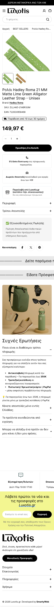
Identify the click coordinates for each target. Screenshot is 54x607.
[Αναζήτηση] (47, 19)
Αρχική (6, 28)
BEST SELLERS (20, 28)
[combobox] (27, 19)
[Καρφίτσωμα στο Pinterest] (39, 247)
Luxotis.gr (16, 601)
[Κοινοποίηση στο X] (31, 247)
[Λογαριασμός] (44, 10)
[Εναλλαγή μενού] (4, 10)
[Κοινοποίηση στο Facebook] (22, 247)
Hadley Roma (16, 102)
